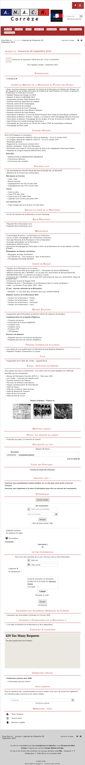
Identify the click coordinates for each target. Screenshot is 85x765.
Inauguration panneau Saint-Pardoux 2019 (23, 99)
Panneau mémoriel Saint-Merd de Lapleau (23, 101)
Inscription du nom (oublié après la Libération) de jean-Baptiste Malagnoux (35, 349)
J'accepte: (32, 587)
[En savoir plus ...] (53, 761)
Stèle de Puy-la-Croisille (16, 393)
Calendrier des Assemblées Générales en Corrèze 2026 (28, 615)
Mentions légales (56, 428)
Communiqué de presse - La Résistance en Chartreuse (28, 235)
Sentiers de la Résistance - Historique (23, 302)
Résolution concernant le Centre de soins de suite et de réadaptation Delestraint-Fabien (41, 148)
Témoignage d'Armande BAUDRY (21, 259)
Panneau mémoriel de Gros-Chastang (21, 108)
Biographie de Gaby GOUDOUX (20, 254)
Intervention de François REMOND (22, 322)
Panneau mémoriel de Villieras (18, 380)
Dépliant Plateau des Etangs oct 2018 (21, 95)
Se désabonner (14, 571)
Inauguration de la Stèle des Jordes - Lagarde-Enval (27, 361)
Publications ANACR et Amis (18, 244)
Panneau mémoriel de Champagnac (20, 104)
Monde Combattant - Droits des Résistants (24, 146)
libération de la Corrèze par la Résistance (23, 173)
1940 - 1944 (13, 179)
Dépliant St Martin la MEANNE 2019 (21, 97)
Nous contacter (17, 714)
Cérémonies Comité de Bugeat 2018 (21, 281)
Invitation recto (14, 325)
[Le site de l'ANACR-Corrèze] (25, 15)
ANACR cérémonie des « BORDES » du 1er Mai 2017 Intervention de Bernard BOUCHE (41, 273)
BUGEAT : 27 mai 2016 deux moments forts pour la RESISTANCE (34, 292)
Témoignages (13, 331)
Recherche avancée (74, 19)
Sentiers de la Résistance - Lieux (21, 304)
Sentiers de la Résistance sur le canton (22, 268)
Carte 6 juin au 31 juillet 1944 (19, 196)
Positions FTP (14, 329)
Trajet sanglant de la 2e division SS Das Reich (26, 205)
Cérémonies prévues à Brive (19, 681)
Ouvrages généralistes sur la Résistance (23, 242)
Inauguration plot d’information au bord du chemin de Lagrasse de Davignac (36, 314)
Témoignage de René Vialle (17, 125)
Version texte (16, 718)
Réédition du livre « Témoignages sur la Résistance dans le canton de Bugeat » (38, 283)
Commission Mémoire (17, 159)
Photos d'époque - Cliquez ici (42, 400)
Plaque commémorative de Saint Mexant (22, 385)
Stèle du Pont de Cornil (16, 396)
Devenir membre (42, 500)
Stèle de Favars (13, 387)
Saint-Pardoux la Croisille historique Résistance (25, 121)
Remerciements (14, 181)
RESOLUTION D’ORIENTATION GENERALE (26, 157)
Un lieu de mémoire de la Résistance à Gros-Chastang (28, 214)
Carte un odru (13, 192)
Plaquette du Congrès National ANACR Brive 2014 (26, 150)
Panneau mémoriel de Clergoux (19, 106)
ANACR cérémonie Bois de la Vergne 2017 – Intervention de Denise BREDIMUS (38, 270)
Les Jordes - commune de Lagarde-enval (23, 378)
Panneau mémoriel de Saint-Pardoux (21, 112)
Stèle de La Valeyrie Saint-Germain (20, 389)
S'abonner (12, 568)
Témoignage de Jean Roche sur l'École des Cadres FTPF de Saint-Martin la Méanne (39, 123)
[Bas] (82, 314)
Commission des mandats (18, 161)
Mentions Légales (18, 722)
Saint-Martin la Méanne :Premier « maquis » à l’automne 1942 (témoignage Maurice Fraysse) (43, 117)
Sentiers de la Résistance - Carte (21, 300)
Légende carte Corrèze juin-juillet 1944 (23, 198)
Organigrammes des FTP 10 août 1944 (23, 186)
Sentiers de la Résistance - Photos (22, 298)
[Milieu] (82, 311)
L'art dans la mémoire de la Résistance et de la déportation (30, 624)
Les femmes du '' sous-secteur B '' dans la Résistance (29, 257)
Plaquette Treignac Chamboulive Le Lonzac (23, 351)
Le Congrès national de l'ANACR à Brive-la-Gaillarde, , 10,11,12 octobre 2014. (37, 137)
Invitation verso (14, 327)
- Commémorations (26, 455)
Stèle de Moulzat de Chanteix (18, 391)
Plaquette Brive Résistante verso (20, 226)
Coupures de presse (16, 320)
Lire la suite (72, 459)
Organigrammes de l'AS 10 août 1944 (23, 183)
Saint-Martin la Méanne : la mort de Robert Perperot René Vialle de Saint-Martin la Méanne (42, 114)
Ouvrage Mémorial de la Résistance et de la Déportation (29, 240)
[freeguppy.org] (30, 761)
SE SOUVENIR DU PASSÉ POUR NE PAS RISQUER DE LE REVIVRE (35, 171)
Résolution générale (15, 142)
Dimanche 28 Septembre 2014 (34, 51)
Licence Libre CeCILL (52, 763)
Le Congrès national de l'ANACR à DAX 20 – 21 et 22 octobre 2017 (33, 139)
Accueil (17, 40)
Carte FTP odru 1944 (16, 194)
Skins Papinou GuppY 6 (34, 763)
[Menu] (80, 5)
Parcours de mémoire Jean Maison (20, 382)
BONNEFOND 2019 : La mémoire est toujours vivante (28, 275)
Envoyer (42, 519)
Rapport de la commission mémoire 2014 (23, 144)
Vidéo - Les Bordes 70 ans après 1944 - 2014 (24, 285)
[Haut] (82, 307)
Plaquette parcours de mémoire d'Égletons (25, 340)
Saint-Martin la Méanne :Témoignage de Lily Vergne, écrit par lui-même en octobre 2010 (41, 119)
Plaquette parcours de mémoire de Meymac (25, 337)
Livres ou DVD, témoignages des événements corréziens (29, 238)
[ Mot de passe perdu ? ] (42, 523)
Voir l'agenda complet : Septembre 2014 (42, 65)
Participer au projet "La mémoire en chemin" (24, 439)
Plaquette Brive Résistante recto (20, 224)
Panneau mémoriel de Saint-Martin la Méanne (24, 110)
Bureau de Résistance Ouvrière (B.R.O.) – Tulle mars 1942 (30, 376)
